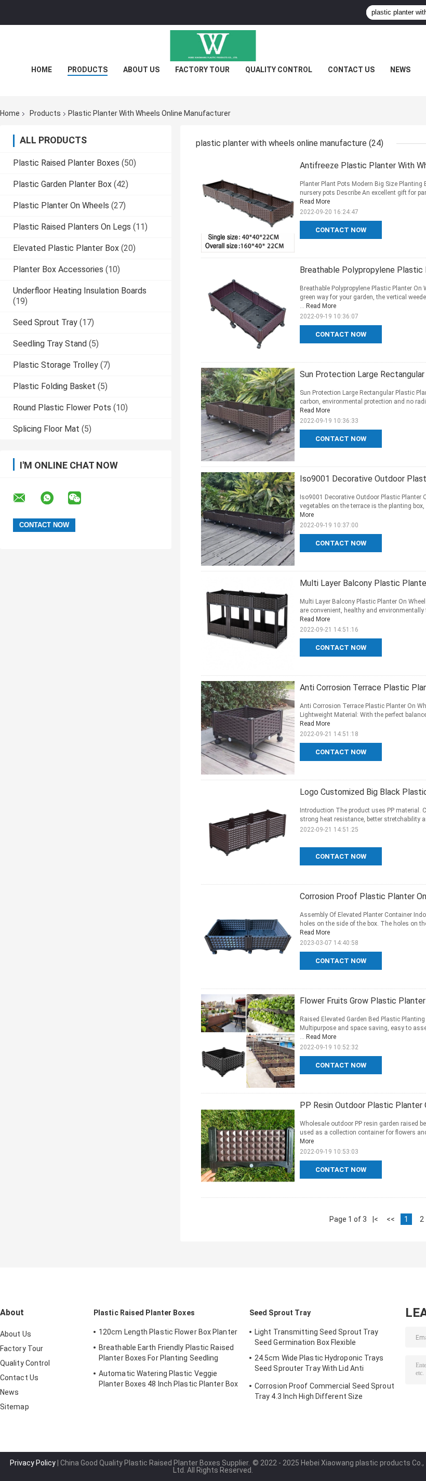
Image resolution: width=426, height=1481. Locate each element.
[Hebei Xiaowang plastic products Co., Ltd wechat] (81, 498)
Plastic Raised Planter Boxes (66, 163)
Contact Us (351, 69)
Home (41, 69)
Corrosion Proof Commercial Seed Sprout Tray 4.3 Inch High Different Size (324, 1391)
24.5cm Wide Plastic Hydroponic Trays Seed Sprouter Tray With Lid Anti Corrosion (319, 1365)
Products (88, 69)
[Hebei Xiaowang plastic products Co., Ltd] (213, 45)
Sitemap (14, 1407)
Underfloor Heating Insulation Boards (80, 291)
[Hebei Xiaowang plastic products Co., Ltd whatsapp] (53, 498)
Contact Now (340, 230)
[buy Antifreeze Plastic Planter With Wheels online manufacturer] (248, 205)
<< (391, 1219)
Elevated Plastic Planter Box (66, 248)
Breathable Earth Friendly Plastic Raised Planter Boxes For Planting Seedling (166, 1352)
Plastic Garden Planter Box (62, 184)
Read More (315, 201)
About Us (141, 69)
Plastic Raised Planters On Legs (72, 227)
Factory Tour (202, 69)
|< (375, 1219)
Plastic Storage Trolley (55, 365)
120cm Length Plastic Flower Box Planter (168, 1332)
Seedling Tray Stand (50, 344)
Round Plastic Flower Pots (62, 407)
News (400, 69)
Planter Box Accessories (58, 269)
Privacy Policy (33, 1463)
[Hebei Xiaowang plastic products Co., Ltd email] (26, 498)
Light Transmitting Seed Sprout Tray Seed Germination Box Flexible (317, 1337)
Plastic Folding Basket (54, 386)
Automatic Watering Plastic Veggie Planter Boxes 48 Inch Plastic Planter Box (168, 1378)
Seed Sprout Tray (45, 322)
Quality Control (278, 69)
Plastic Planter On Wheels (61, 205)
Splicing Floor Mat (46, 429)
